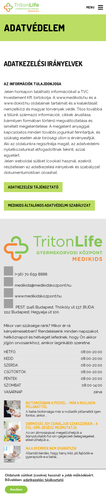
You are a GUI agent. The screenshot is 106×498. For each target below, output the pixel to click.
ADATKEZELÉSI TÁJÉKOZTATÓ (33, 187)
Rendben (16, 489)
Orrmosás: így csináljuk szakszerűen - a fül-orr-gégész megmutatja (62, 425)
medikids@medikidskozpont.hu (43, 285)
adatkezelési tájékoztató (43, 479)
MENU (90, 7)
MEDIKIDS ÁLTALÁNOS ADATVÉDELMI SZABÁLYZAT (49, 205)
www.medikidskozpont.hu (38, 296)
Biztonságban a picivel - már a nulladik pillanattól (60, 405)
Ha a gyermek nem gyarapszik (51, 448)
